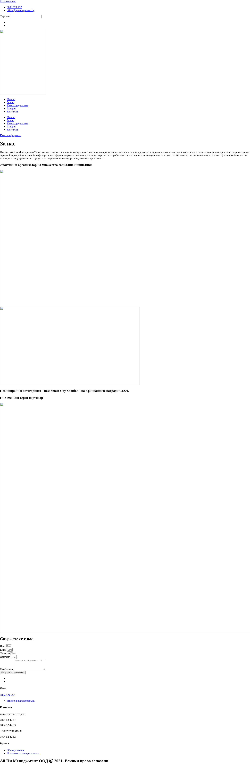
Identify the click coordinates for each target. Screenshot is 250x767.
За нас (10, 102)
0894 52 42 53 (8, 725)
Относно (5, 656)
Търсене (5, 16)
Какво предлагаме (17, 105)
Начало (11, 99)
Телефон (5, 653)
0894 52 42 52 (8, 736)
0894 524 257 (7, 694)
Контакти (12, 111)
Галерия (11, 108)
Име (3, 646)
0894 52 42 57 (8, 719)
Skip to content (8, 1)
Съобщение (7, 669)
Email (3, 649)
